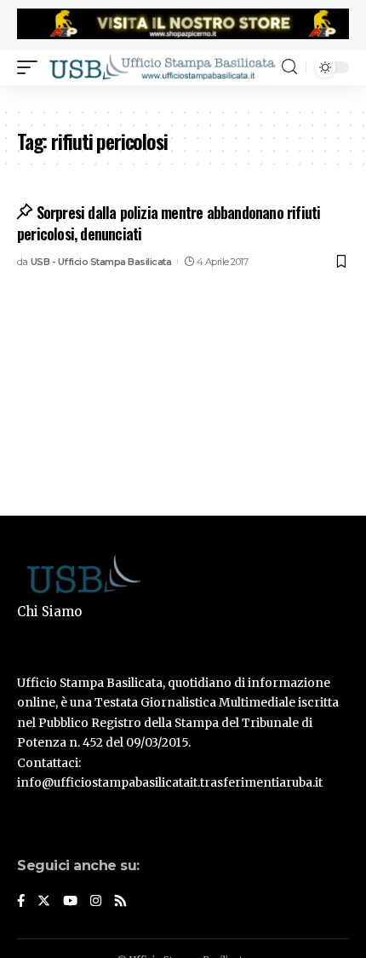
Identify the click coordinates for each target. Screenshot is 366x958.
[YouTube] (70, 902)
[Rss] (120, 902)
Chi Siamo (49, 611)
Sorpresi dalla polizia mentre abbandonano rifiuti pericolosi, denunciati (168, 223)
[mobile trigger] (31, 67)
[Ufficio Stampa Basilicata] (161, 67)
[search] (289, 67)
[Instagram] (95, 902)
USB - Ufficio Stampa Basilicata (101, 262)
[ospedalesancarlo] (183, 96)
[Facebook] (21, 902)
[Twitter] (43, 902)
